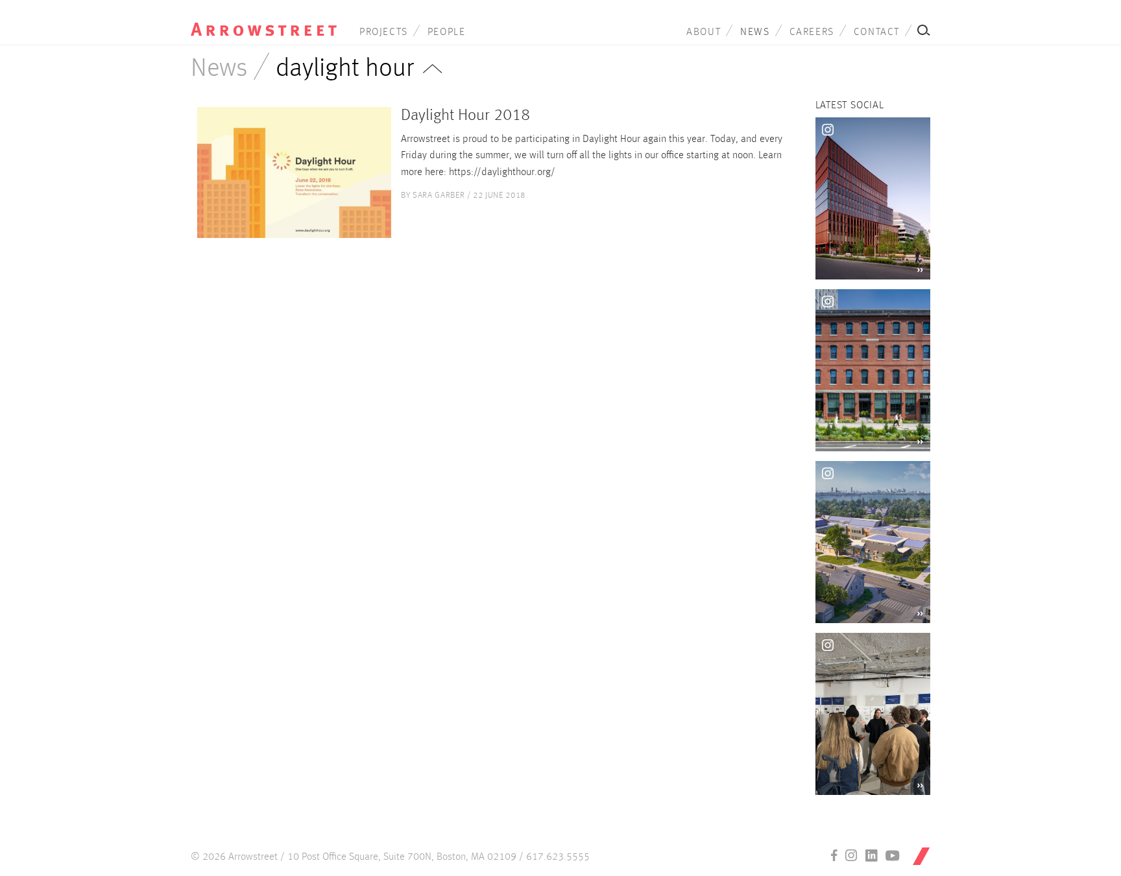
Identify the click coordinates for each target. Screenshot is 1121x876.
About (703, 32)
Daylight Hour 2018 (465, 116)
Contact (877, 32)
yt (893, 855)
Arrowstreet (264, 20)
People (447, 32)
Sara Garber (438, 195)
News (754, 32)
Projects (383, 32)
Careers (812, 32)
